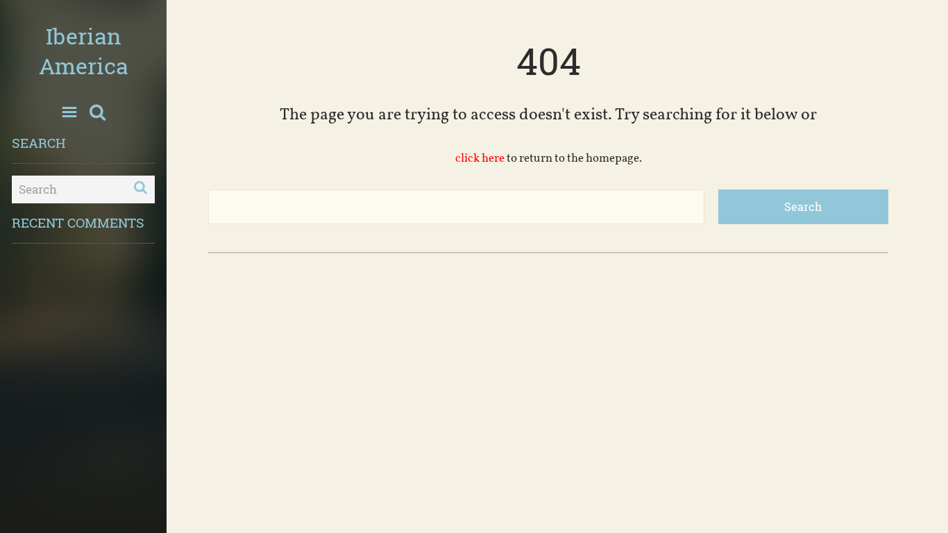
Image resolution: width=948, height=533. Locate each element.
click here (480, 159)
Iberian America (83, 51)
